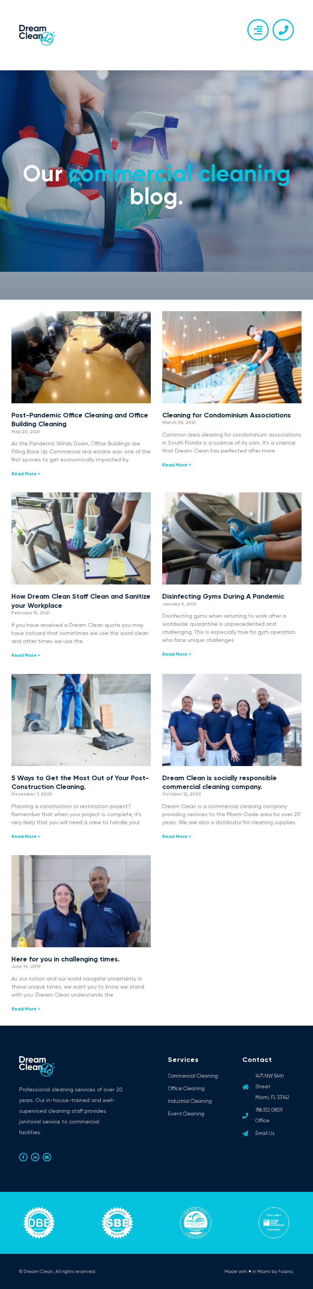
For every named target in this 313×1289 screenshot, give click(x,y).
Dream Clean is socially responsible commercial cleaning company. (219, 782)
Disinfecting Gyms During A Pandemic (223, 596)
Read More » (25, 473)
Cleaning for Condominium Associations (226, 415)
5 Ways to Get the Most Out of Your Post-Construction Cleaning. (80, 782)
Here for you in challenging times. (65, 959)
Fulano (285, 1271)
